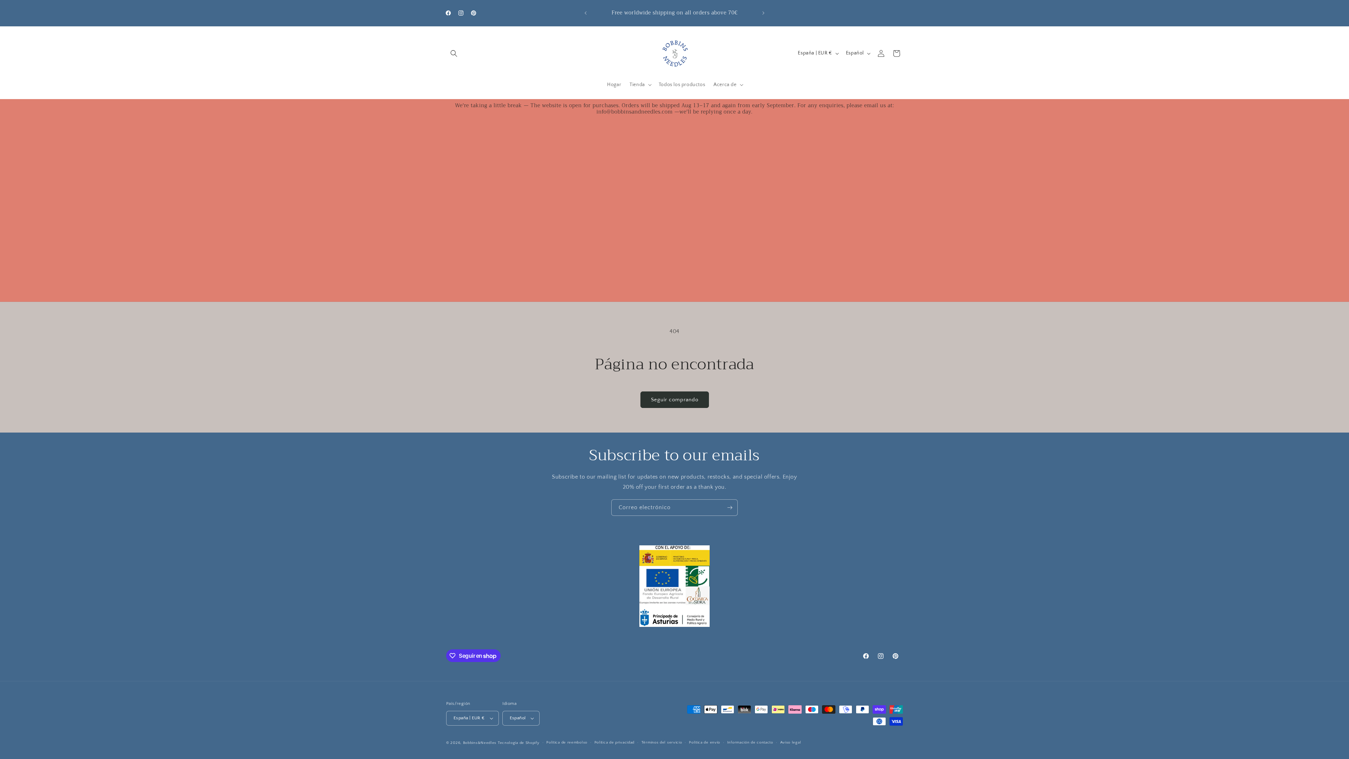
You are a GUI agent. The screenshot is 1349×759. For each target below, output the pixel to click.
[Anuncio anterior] (585, 13)
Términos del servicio (661, 742)
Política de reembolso (566, 742)
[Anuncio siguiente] (763, 13)
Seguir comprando (674, 400)
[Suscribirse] (729, 507)
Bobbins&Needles (480, 743)
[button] (454, 53)
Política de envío (704, 742)
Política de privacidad (614, 742)
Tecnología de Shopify (519, 743)
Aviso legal (790, 742)
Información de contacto (750, 742)
